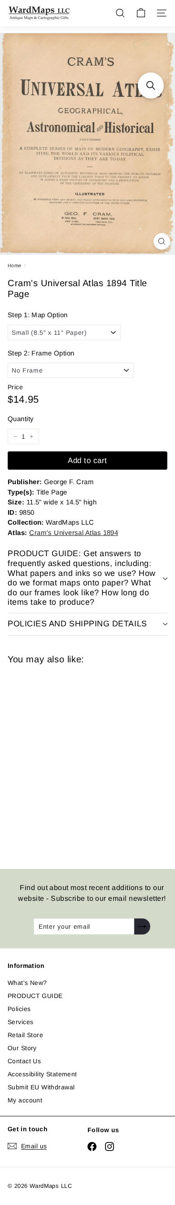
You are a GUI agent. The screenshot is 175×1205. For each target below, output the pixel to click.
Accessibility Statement (42, 1074)
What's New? (27, 982)
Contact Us (24, 1061)
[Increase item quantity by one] (31, 436)
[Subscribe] (142, 926)
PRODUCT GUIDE (35, 995)
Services (20, 1021)
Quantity (21, 419)
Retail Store (25, 1035)
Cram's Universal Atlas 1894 (73, 532)
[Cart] (141, 13)
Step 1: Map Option (38, 315)
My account (25, 1100)
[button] (151, 85)
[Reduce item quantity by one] (15, 436)
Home (15, 265)
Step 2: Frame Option (41, 353)
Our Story (22, 1048)
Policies (19, 1008)
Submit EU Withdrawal (41, 1087)
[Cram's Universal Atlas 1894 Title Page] (71, 761)
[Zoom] (161, 241)
